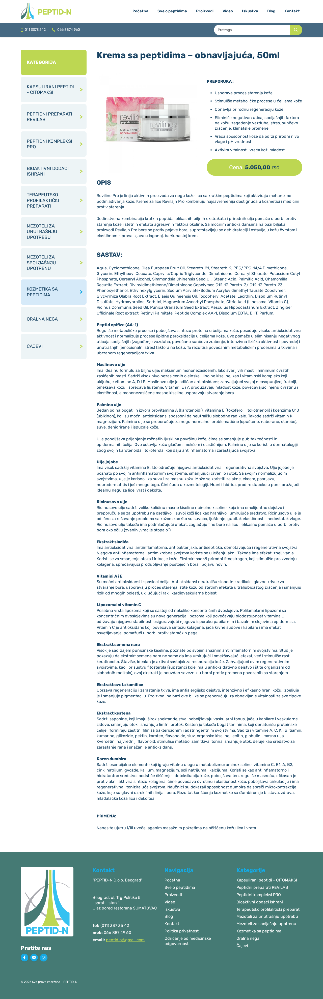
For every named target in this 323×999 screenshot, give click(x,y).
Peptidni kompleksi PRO (258, 894)
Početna (140, 11)
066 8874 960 (68, 29)
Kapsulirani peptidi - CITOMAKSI (266, 880)
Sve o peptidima (172, 11)
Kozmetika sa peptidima (258, 931)
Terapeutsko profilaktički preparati (268, 909)
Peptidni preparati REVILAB (262, 887)
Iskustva (250, 11)
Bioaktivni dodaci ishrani (259, 902)
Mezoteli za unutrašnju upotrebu (267, 916)
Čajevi (242, 945)
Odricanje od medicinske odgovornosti (188, 941)
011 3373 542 (35, 29)
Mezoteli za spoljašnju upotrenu (266, 923)
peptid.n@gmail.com (125, 939)
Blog (271, 11)
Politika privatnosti (182, 931)
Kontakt (292, 11)
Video (228, 11)
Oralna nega (247, 938)
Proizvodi (204, 11)
